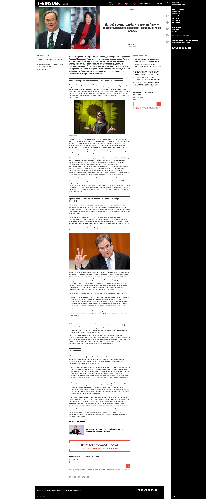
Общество (176, 22)
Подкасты (176, 11)
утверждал (90, 313)
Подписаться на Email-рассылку (185, 40)
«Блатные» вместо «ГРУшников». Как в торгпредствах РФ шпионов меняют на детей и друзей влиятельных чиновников (148, 66)
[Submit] (128, 466)
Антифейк (176, 16)
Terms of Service (78, 470)
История (175, 29)
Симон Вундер (132, 44)
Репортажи (176, 7)
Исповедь (176, 20)
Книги (174, 31)
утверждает (124, 281)
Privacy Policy (72, 470)
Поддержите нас (146, 3)
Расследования (178, 4)
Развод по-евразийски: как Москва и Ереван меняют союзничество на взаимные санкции (147, 60)
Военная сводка (178, 9)
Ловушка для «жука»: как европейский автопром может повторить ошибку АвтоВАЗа (147, 78)
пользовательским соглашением (89, 469)
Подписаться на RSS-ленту (182, 42)
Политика (132, 11)
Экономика (176, 27)
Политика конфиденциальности (72, 490)
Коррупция (176, 18)
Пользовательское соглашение (53, 490)
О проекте (40, 490)
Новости (175, 2)
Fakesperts (176, 38)
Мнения (175, 25)
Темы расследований (180, 35)
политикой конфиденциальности (104, 469)
